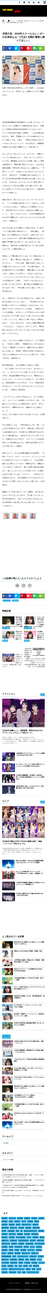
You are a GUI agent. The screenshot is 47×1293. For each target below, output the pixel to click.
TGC (19, 1272)
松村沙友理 (14, 1262)
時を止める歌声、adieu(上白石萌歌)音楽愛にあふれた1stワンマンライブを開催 (29, 861)
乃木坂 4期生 (29, 1243)
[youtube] (34, 2)
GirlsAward (12, 1272)
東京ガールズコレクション (16, 1269)
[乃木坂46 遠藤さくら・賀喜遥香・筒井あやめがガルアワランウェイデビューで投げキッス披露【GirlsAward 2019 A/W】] (23, 713)
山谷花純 (34, 1218)
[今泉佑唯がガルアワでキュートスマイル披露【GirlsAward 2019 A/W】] (8, 756)
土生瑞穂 (27, 1262)
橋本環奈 (27, 1234)
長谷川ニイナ (26, 1253)
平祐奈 (4, 1266)
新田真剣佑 (5, 1227)
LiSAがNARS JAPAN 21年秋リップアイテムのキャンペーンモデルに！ (23, 1196)
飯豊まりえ (5, 1259)
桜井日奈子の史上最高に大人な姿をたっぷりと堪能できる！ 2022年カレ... (29, 943)
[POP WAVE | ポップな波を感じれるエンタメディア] (11, 12)
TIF (16, 1266)
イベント (41, 1262)
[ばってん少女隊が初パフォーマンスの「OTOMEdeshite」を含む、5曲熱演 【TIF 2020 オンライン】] (8, 875)
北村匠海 (17, 1221)
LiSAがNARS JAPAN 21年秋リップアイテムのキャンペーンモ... (29, 1078)
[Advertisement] (23, 108)
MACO (18, 1224)
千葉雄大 (4, 1234)
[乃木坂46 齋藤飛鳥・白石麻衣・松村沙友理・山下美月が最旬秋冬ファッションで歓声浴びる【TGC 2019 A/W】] (8, 778)
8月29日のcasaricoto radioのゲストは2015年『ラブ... (29, 1114)
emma (11, 1221)
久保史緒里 (11, 1231)
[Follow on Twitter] (24, 2)
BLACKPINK (18, 1246)
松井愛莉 (20, 1218)
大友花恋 (21, 1227)
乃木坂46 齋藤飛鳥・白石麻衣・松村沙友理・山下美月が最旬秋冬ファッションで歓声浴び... (30, 777)
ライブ (39, 1269)
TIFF (14, 1256)
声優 (17, 1231)
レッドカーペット (23, 1256)
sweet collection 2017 (30, 1231)
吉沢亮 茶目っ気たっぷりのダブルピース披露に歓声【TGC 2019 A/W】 (30, 787)
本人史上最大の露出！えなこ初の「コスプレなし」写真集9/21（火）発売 (29, 1069)
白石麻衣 (10, 1266)
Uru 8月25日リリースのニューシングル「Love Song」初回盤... (28, 1006)
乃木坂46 (4, 1272)
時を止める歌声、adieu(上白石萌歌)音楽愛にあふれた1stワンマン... (29, 1123)
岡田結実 (4, 1237)
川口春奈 (11, 1237)
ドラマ (39, 1259)
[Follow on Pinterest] (29, 585)
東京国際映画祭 (6, 1256)
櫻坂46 (42, 1237)
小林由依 (41, 1218)
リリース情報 (6, 628)
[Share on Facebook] (19, 2)
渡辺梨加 (11, 1224)
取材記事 (5, 640)
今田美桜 (38, 1246)
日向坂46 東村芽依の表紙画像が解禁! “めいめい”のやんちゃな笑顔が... (29, 1024)
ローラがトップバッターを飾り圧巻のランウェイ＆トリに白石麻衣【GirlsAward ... (30, 765)
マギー (23, 1221)
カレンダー (7, 600)
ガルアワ (4, 1269)
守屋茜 (11, 1250)
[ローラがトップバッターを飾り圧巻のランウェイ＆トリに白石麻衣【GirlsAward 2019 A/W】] (8, 767)
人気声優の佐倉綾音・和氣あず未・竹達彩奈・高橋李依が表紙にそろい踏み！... (29, 961)
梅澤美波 (10, 1253)
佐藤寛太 (27, 1218)
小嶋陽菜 (30, 1221)
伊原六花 (15, 600)
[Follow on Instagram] (23, 585)
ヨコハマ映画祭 (20, 1237)
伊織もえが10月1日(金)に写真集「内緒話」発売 (28, 951)
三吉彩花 (40, 1256)
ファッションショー (32, 1272)
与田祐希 (21, 1243)
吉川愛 (11, 1246)
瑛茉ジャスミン (26, 1224)
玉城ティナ (35, 1253)
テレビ (32, 1246)
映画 (20, 1266)
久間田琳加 (13, 1259)
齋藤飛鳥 (32, 1259)
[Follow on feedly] (38, 2)
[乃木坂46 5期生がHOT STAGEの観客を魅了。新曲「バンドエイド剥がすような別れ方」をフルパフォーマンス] (23, 822)
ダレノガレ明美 (39, 1243)
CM (30, 1266)
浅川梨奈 (41, 1231)
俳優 (27, 1259)
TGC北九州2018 (23, 1240)
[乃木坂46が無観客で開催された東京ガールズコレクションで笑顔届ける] (8, 886)
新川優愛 (17, 1253)
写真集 (25, 1266)
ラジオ (29, 1237)
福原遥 (36, 1221)
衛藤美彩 (20, 1234)
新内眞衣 (4, 1224)
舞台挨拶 (36, 1266)
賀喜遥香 (38, 1250)
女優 (33, 1269)
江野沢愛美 (36, 1227)
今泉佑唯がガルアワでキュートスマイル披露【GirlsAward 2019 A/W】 (30, 754)
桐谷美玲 (14, 1243)
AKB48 (17, 1250)
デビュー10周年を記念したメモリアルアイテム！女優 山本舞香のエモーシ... (29, 988)
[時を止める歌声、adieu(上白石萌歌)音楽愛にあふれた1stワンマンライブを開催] (8, 864)
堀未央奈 (4, 1250)
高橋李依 (4, 1218)
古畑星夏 (35, 1237)
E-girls (4, 1231)
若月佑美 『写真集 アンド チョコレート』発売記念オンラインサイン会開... (29, 1015)
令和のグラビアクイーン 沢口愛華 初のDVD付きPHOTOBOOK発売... (28, 970)
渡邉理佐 (21, 1259)
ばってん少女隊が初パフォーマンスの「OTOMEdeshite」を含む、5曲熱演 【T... (30, 872)
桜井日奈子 (13, 1240)
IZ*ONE (26, 1246)
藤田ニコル (13, 1227)
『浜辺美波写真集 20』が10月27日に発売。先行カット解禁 (29, 979)
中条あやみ (33, 1256)
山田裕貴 (4, 1246)
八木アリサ (12, 1218)
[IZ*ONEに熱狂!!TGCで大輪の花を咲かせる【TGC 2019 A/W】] (8, 897)
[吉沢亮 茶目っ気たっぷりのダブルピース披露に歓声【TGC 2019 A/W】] (8, 789)
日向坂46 (34, 1262)
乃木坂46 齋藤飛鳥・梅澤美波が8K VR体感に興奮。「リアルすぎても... (29, 1051)
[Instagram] (29, 2)
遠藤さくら (5, 1240)
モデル (4, 1253)
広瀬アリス (12, 1234)
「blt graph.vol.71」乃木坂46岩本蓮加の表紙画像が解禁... (29, 1060)
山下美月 (32, 1240)
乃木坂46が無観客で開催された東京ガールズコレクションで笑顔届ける (30, 883)
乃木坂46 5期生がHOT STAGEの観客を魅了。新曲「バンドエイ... (29, 1042)
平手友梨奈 (35, 1234)
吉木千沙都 (40, 1240)
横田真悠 (28, 1227)
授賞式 (21, 1262)
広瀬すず (35, 1224)
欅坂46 (28, 1269)
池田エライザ (6, 1243)
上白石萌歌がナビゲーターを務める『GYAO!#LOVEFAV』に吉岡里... (24, 1096)
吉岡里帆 (23, 1250)
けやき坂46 (5, 1262)
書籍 (24, 1272)
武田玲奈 (4, 1221)
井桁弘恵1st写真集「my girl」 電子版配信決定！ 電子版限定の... (29, 997)
